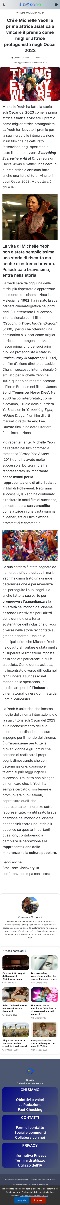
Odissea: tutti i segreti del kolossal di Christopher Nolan (13, 976)
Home (22, 12)
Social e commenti (30, 1132)
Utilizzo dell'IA (30, 1165)
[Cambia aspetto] (3, 5)
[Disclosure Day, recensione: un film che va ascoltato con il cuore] (44, 962)
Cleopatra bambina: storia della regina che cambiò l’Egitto (42, 1043)
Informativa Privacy (30, 1155)
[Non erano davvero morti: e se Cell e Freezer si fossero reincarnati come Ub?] (44, 994)
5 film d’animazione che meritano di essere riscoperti (14, 1008)
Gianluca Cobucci (21, 57)
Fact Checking (30, 1109)
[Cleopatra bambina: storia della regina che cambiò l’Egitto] (44, 1030)
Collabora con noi (30, 1137)
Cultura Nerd (35, 12)
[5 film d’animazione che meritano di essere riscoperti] (15, 994)
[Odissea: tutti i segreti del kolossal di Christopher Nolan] (15, 962)
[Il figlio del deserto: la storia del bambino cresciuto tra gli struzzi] (15, 1030)
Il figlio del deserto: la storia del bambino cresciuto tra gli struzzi (14, 1043)
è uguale (22, 1200)
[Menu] (56, 5)
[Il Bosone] (30, 4)
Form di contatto (30, 1127)
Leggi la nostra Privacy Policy (34, 1195)
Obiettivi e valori (30, 1100)
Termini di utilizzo (30, 1160)
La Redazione (30, 1105)
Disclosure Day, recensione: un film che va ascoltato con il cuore (44, 976)
